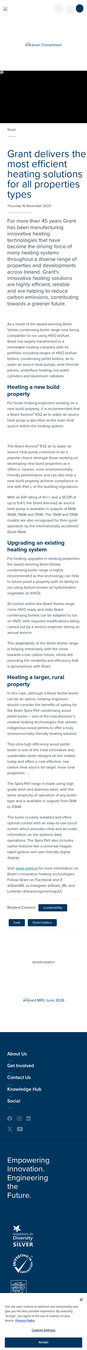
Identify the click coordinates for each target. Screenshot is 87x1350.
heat (17, 923)
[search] (69, 9)
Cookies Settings (43, 1330)
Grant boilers (42, 923)
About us (17, 1054)
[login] (59, 8)
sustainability (52, 908)
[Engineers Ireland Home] (5, 9)
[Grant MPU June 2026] (43, 1000)
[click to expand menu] (79, 8)
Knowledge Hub (24, 1089)
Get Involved (20, 1066)
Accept (44, 1342)
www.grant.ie (27, 868)
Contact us (19, 1077)
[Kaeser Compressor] (43, 45)
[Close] (81, 1299)
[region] (43, 1321)
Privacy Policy (25, 1321)
